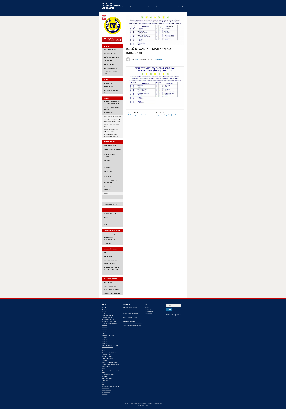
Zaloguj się (146, 307)
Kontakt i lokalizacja (141, 6)
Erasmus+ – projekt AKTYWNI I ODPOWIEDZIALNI (111, 130)
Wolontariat (108, 256)
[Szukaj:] (175, 305)
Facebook (104, 307)
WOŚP (105, 252)
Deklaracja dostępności (107, 358)
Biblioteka (107, 189)
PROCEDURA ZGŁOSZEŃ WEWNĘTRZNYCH (110, 181)
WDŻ (103, 333)
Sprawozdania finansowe (108, 315)
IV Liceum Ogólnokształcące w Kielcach (112, 5)
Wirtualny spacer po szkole (172, 314)
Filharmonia (107, 243)
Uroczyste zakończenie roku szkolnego (132, 325)
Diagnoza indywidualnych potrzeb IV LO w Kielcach (112, 102)
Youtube (104, 311)
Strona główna (130, 6)
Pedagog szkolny (106, 366)
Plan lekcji (107, 160)
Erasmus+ (104, 313)
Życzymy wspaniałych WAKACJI (130, 317)
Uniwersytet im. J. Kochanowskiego (109, 238)
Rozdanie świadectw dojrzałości (130, 313)
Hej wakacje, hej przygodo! (129, 321)
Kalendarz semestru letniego (110, 155)
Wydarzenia (104, 337)
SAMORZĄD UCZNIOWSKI (110, 204)
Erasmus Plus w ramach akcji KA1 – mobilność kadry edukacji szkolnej (112, 120)
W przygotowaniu (106, 392)
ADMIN (136, 59)
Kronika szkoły (108, 86)
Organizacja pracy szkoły (107, 317)
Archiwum (106, 193)
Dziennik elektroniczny (111, 164)
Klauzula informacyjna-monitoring (111, 176)
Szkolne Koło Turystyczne (112, 273)
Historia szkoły (108, 83)
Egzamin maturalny (152, 6)
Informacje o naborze (110, 68)
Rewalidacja (104, 394)
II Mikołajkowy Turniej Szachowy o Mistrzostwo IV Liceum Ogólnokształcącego (110, 347)
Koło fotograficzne (110, 286)
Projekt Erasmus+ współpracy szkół (112, 116)
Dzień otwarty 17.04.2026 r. (112, 57)
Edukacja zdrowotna (106, 390)
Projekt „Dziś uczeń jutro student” (111, 108)
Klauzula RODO (108, 171)
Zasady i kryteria (109, 64)
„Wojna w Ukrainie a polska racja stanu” (166, 115)
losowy (180, 314)
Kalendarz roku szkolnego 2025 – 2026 (112, 150)
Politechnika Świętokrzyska (112, 234)
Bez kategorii (158, 59)
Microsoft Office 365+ (110, 213)
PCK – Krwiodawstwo (110, 260)
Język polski (104, 327)
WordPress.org (148, 313)
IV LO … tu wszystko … (110, 49)
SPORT (105, 197)
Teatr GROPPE (108, 282)
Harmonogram (108, 60)
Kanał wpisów (147, 309)
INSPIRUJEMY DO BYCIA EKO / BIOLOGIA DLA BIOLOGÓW (111, 268)
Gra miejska (107, 186)
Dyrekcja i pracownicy (110, 145)
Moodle (106, 224)
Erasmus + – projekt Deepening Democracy (111, 125)
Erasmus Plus (108, 113)
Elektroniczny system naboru (110, 72)
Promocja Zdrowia (109, 263)
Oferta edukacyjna (110, 53)
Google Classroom (109, 221)
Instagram (104, 309)
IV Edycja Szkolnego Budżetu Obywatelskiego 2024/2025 (111, 135)
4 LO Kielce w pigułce (107, 356)
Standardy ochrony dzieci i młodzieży (112, 91)
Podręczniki (107, 167)
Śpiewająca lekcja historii (112, 293)
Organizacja (180, 6)
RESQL (103, 368)
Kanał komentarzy (148, 311)
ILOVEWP (145, 405)
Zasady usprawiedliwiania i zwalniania (110, 370)
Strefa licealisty (170, 6)
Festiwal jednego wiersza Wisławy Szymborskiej (140, 115)
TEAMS (105, 217)
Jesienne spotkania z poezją (112, 289)
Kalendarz (104, 329)
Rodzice (162, 6)
